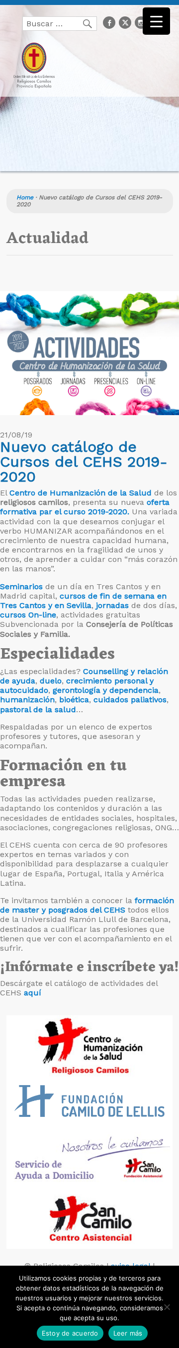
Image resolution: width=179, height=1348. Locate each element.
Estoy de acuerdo (70, 1333)
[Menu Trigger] (156, 21)
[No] (167, 1307)
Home (24, 197)
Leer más (128, 1333)
